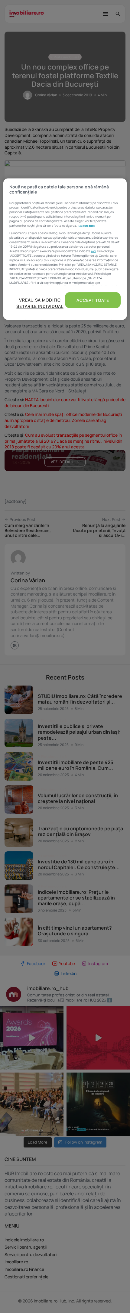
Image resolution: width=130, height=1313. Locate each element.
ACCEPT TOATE (92, 300)
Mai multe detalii (87, 225)
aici (93, 251)
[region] (65, 249)
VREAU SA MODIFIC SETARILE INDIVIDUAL (39, 303)
